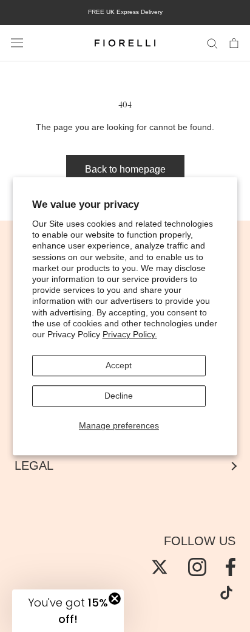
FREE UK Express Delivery (125, 12)
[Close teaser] (115, 598)
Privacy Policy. (130, 334)
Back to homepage (125, 169)
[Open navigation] (17, 43)
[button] (68, 610)
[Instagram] (197, 567)
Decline (118, 395)
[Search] (212, 43)
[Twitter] (159, 567)
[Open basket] (234, 42)
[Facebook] (230, 567)
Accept (119, 365)
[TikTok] (226, 592)
